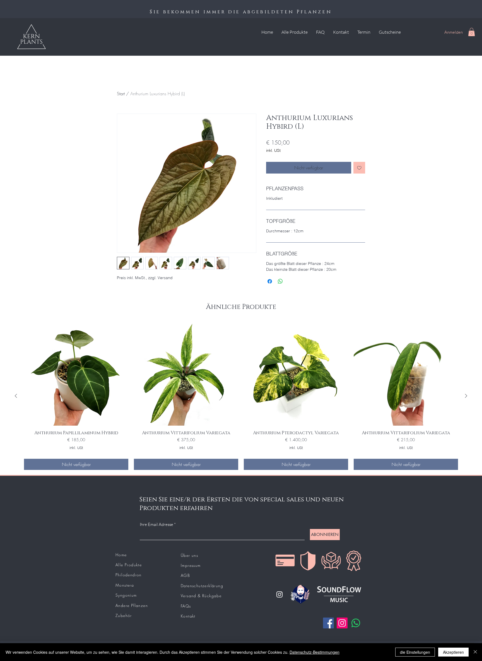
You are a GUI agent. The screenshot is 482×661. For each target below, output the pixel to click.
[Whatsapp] (355, 623)
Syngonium (126, 595)
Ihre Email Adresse (156, 524)
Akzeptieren (453, 652)
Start (121, 94)
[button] (471, 32)
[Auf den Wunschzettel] (359, 168)
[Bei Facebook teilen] (269, 281)
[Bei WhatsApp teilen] (280, 281)
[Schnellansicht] (76, 373)
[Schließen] (475, 652)
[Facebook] (328, 623)
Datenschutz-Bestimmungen (314, 652)
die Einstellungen (415, 652)
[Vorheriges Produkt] (16, 395)
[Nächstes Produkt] (466, 395)
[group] (241, 395)
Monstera (124, 585)
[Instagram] (279, 594)
